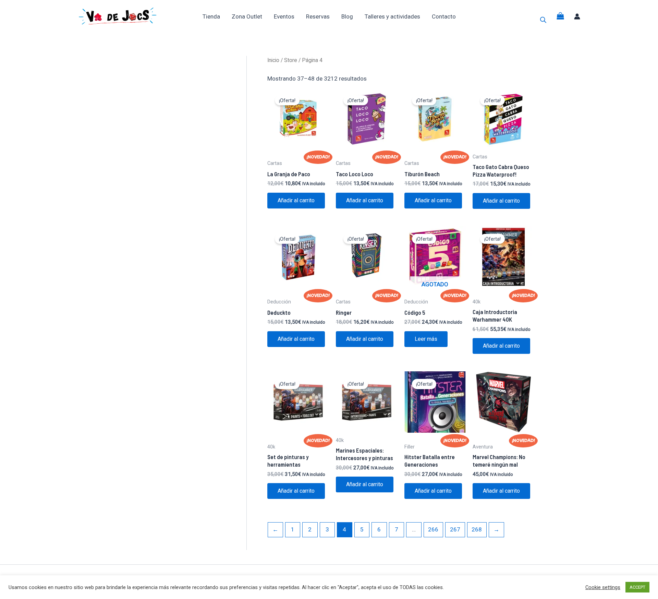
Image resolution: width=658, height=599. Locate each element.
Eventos (284, 16)
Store (290, 60)
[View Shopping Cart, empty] (560, 16)
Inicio (273, 60)
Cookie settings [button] (602, 587)
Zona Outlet (247, 16)
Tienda (211, 16)
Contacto (444, 16)
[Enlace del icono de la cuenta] (577, 16)
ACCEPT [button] (637, 587)
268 (477, 529)
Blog (347, 16)
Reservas (318, 16)
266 (433, 529)
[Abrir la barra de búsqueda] (543, 20)
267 (455, 529)
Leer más (426, 339)
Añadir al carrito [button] (296, 200)
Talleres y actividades (392, 16)
